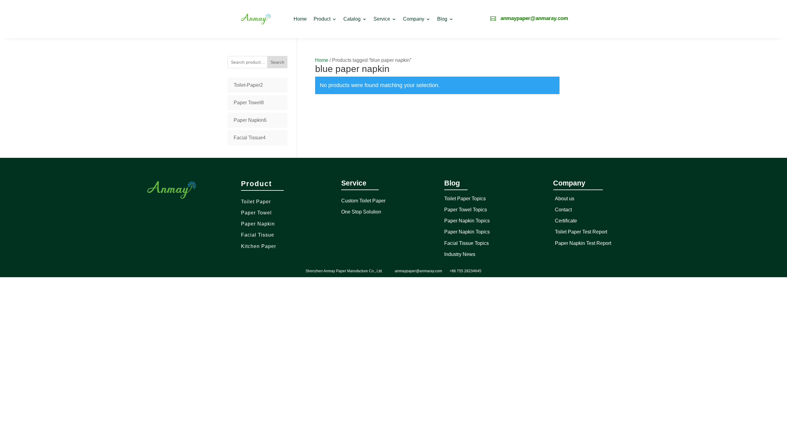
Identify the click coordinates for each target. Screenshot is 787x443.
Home (300, 19)
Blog (442, 19)
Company (413, 19)
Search (277, 62)
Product (322, 19)
